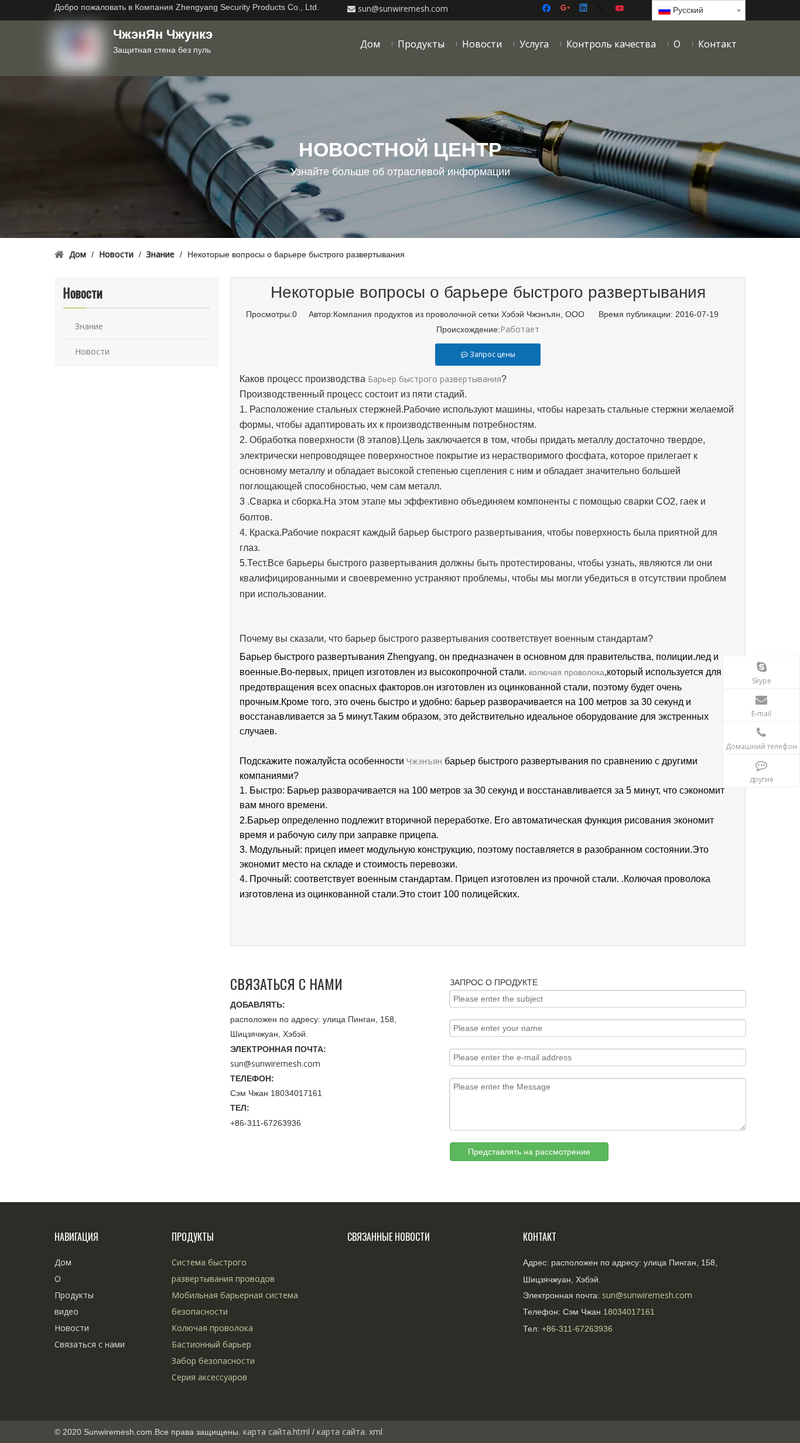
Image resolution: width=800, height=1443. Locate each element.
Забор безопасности (213, 1360)
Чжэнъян (424, 761)
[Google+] (566, 8)
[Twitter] (602, 8)
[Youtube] (620, 8)
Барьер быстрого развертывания (434, 378)
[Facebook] (548, 8)
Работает (519, 329)
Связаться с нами (89, 1344)
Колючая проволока (212, 1327)
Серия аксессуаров (209, 1377)
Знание (89, 326)
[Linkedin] (584, 8)
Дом (62, 1262)
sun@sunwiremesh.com (275, 1063)
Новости (92, 351)
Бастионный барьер (211, 1344)
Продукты (74, 1295)
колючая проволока (566, 672)
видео (66, 1311)
